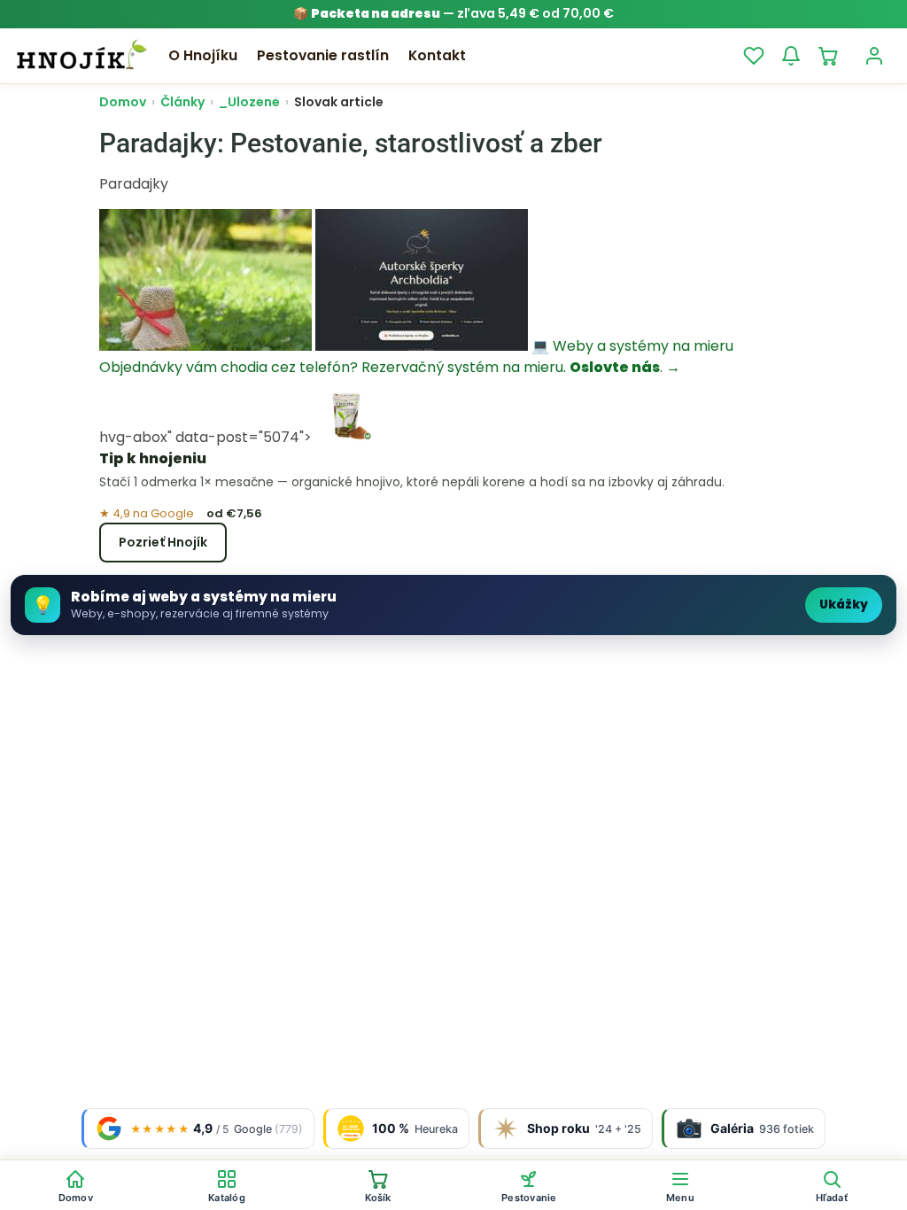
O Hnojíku (202, 55)
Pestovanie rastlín (323, 55)
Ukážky (843, 604)
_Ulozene (249, 102)
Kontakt (437, 55)
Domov (122, 102)
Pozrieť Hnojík (163, 542)
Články (182, 102)
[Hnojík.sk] (81, 56)
